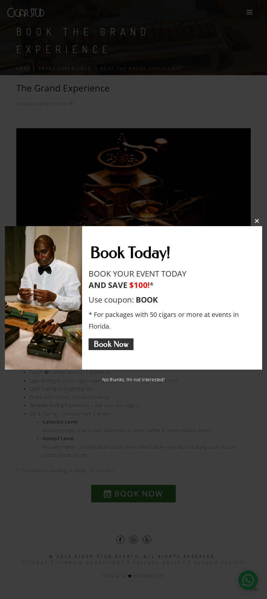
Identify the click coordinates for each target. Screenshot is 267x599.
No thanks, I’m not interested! (133, 379)
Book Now (111, 344)
